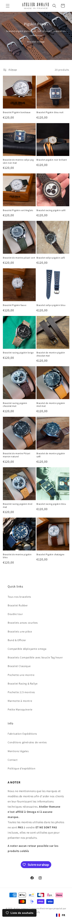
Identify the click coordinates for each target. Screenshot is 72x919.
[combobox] (60, 915)
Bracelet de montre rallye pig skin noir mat (18, 161)
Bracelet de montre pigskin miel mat (50, 405)
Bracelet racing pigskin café (51, 210)
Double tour (15, 614)
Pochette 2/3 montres (21, 692)
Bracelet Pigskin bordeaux (17, 112)
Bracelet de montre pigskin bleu (17, 556)
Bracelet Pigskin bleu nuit (50, 112)
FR (63, 915)
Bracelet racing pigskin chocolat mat (15, 405)
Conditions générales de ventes (27, 742)
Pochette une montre (21, 675)
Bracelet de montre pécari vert (19, 257)
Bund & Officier (17, 640)
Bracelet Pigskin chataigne (50, 554)
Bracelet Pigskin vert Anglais (18, 210)
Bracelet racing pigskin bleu (51, 503)
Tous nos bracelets (19, 596)
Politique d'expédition (21, 768)
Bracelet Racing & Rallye (22, 683)
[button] (7, 6)
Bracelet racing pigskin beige (18, 352)
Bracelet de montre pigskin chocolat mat (50, 354)
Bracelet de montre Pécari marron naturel (16, 455)
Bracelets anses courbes (23, 622)
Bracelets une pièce (20, 631)
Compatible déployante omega (27, 649)
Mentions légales (18, 751)
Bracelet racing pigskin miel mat (17, 505)
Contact (12, 760)
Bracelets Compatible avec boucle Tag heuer (35, 657)
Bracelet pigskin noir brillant (51, 159)
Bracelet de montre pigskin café (50, 455)
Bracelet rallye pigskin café (50, 257)
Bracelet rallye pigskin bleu (50, 305)
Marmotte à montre (20, 701)
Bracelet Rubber (18, 605)
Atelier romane (21, 908)
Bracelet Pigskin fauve (14, 305)
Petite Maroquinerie (20, 709)
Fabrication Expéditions (22, 733)
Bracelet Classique (19, 666)
